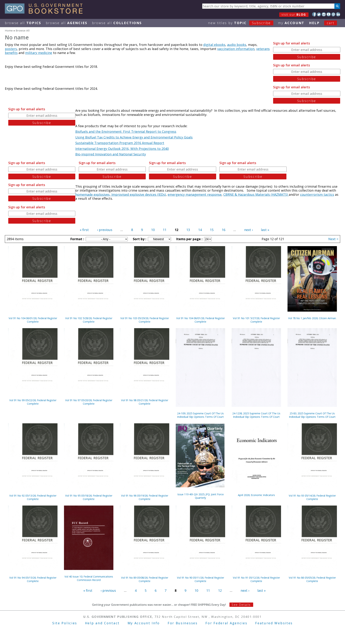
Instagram (324, 14)
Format (76, 239)
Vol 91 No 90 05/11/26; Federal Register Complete (200, 579)
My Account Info (144, 623)
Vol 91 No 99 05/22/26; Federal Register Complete (32, 401)
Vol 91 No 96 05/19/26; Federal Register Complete (144, 497)
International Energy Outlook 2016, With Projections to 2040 (122, 148)
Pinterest (333, 14)
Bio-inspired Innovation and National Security (110, 154)
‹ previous (104, 230)
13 (188, 230)
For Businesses (183, 623)
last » (265, 230)
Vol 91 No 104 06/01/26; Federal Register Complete (33, 319)
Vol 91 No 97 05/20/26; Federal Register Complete (88, 401)
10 (153, 230)
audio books (236, 44)
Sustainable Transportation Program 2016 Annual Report (119, 143)
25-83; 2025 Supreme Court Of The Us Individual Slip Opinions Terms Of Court (312, 415)
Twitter (319, 14)
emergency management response (195, 194)
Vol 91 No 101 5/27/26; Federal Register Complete (256, 319)
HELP (314, 23)
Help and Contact (102, 623)
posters (11, 49)
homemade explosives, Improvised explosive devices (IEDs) (120, 194)
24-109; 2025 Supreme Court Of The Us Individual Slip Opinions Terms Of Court (200, 415)
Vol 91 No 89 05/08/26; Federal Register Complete (144, 579)
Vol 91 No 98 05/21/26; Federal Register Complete (144, 401)
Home (9, 30)
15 (211, 230)
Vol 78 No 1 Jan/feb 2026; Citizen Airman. (312, 318)
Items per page (189, 239)
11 (164, 230)
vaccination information (235, 49)
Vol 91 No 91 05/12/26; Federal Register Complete (256, 579)
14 (200, 230)
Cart (330, 23)
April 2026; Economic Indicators (256, 495)
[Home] (45, 12)
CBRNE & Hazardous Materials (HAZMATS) (256, 194)
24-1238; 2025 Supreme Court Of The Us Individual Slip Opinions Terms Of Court (256, 415)
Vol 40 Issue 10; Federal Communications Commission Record (89, 578)
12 (220, 590)
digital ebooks (214, 44)
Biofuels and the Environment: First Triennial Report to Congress (125, 131)
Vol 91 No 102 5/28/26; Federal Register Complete (88, 319)
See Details (241, 605)
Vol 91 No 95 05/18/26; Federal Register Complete (88, 497)
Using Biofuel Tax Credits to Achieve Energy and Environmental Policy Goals (134, 137)
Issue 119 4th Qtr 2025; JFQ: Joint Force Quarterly (200, 496)
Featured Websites (274, 623)
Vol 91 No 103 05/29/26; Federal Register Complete (144, 319)
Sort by (139, 239)
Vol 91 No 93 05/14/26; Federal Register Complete (312, 497)
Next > (333, 239)
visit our (294, 15)
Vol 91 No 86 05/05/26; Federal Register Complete (312, 579)
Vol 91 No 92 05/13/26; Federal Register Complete (32, 497)
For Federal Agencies (226, 623)
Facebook (314, 14)
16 (223, 230)
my (291, 23)
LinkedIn (338, 14)
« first (84, 230)
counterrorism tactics (317, 194)
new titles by (239, 23)
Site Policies (64, 623)
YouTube (328, 14)
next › (248, 230)
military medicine (38, 53)
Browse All (23, 23)
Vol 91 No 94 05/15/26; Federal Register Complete (32, 579)
